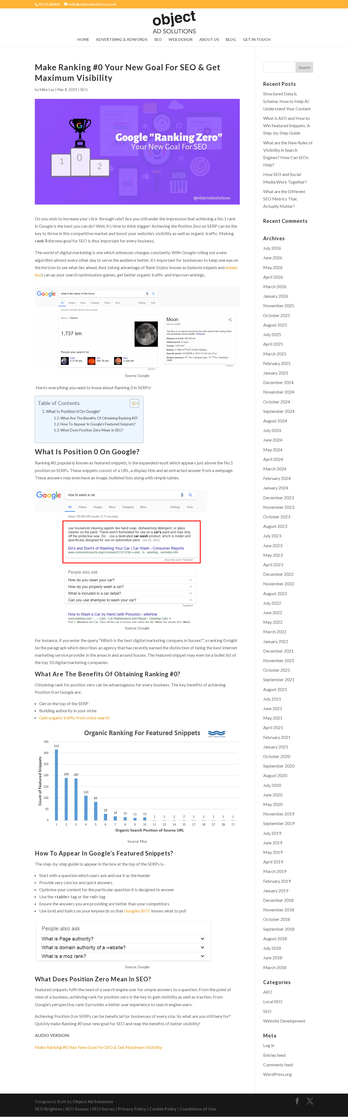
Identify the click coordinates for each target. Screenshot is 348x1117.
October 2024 (276, 401)
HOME (83, 40)
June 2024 (272, 439)
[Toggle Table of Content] (132, 403)
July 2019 (272, 833)
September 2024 (278, 411)
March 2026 (274, 286)
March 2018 (274, 967)
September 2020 (278, 765)
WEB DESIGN (180, 40)
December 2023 (278, 497)
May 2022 (272, 622)
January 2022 (275, 641)
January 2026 (275, 296)
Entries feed (274, 1055)
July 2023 (272, 535)
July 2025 (272, 334)
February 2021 (277, 737)
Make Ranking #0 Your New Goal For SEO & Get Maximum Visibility (98, 1047)
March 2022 (274, 631)
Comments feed (278, 1064)
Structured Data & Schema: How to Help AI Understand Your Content (287, 101)
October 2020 (276, 756)
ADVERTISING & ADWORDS (121, 40)
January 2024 (275, 487)
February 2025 (277, 363)
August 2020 (275, 775)
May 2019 (272, 852)
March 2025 (274, 353)
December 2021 (278, 650)
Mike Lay (47, 89)
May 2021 (272, 717)
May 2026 (272, 267)
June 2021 (272, 708)
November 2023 (278, 507)
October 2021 (276, 669)
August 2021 (275, 689)
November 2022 (278, 583)
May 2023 (272, 555)
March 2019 (274, 871)
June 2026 (272, 257)
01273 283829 (49, 4)
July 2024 (272, 430)
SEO (158, 40)
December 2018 (278, 900)
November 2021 (278, 660)
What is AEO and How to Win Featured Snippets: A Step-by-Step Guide (286, 125)
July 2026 (272, 248)
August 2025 (275, 324)
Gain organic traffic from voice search (74, 717)
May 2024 (272, 449)
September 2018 (278, 929)
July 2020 (272, 785)
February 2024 (277, 478)
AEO (267, 991)
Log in (268, 1045)
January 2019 (275, 890)
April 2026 (273, 276)
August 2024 (275, 420)
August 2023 (275, 526)
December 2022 (278, 574)
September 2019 (278, 823)
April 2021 (273, 727)
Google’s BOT (137, 910)
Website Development (284, 1020)
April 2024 (273, 459)
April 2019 (273, 861)
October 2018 (276, 919)
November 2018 (278, 909)
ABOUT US (209, 40)
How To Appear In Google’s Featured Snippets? (98, 424)
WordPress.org (277, 1074)
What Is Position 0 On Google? (73, 411)
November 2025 (278, 305)
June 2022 (272, 612)
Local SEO (272, 1001)
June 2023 (272, 545)
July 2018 (272, 948)
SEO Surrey (103, 1108)
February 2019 (277, 881)
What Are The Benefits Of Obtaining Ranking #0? (99, 418)
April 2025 (273, 343)
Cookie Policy (163, 1108)
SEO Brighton (48, 1108)
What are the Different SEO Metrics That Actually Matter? (284, 199)
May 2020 (272, 804)
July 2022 (272, 602)
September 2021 (278, 679)
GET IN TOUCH (257, 40)
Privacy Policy (132, 1108)
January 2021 (275, 746)
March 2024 (274, 468)
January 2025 (275, 372)
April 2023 (273, 564)
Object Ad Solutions (93, 1101)
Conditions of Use (198, 1108)
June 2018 (272, 957)
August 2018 (275, 938)
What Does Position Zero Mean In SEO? (91, 430)
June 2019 (272, 842)
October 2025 (276, 315)
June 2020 (272, 794)
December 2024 (278, 382)
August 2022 (275, 593)
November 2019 (278, 813)
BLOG (231, 40)
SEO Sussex (77, 1108)
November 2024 (278, 391)
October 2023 (276, 516)
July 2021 (272, 698)
